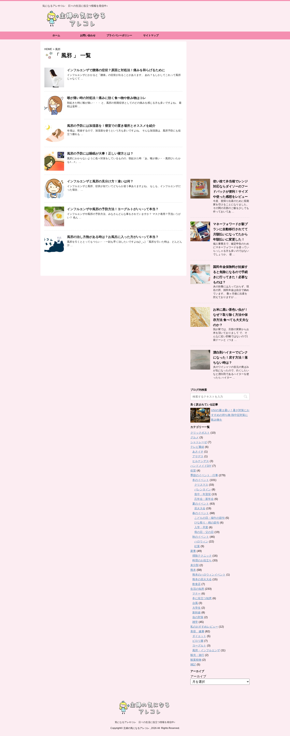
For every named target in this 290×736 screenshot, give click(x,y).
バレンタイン (202, 489)
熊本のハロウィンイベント (208, 574)
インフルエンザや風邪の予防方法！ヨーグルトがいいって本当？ (113, 209)
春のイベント (200, 513)
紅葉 (197, 546)
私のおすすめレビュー (204, 626)
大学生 (196, 607)
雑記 (193, 664)
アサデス (197, 456)
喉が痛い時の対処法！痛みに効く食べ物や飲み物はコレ (106, 98)
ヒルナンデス (200, 461)
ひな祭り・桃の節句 (206, 522)
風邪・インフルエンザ (206, 650)
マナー (196, 593)
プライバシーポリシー (119, 35)
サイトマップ (151, 35)
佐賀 (193, 470)
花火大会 (199, 508)
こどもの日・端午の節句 (209, 517)
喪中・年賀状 (202, 494)
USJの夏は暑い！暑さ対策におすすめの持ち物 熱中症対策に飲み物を (230, 415)
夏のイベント (200, 503)
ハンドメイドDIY (200, 465)
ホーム (56, 35)
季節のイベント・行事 (204, 475)
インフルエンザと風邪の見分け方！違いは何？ (100, 181)
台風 (195, 603)
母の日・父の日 (204, 532)
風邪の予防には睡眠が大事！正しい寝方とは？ (100, 153)
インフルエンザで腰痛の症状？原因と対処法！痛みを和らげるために (116, 70)
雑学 (195, 621)
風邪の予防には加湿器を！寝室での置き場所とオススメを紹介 (111, 125)
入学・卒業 (201, 527)
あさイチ (197, 451)
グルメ (194, 437)
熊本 (193, 569)
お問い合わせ (87, 35)
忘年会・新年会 (204, 498)
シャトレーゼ (198, 442)
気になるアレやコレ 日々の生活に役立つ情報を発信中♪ (145, 722)
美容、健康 (197, 631)
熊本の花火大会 (202, 579)
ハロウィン (201, 541)
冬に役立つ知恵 (202, 598)
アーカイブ (198, 676)
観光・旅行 (197, 655)
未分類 (194, 565)
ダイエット (199, 636)
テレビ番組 (197, 446)
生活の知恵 (197, 588)
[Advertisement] (220, 110)
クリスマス (201, 484)
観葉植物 (195, 659)
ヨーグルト (199, 645)
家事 (193, 550)
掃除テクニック (202, 555)
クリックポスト (200, 432)
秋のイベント (200, 536)
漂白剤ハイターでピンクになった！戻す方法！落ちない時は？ (230, 357)
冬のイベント (200, 480)
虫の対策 (197, 617)
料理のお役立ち (202, 560)
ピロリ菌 (197, 640)
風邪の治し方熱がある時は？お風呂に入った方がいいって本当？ (113, 237)
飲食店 (196, 584)
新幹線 (196, 612)
